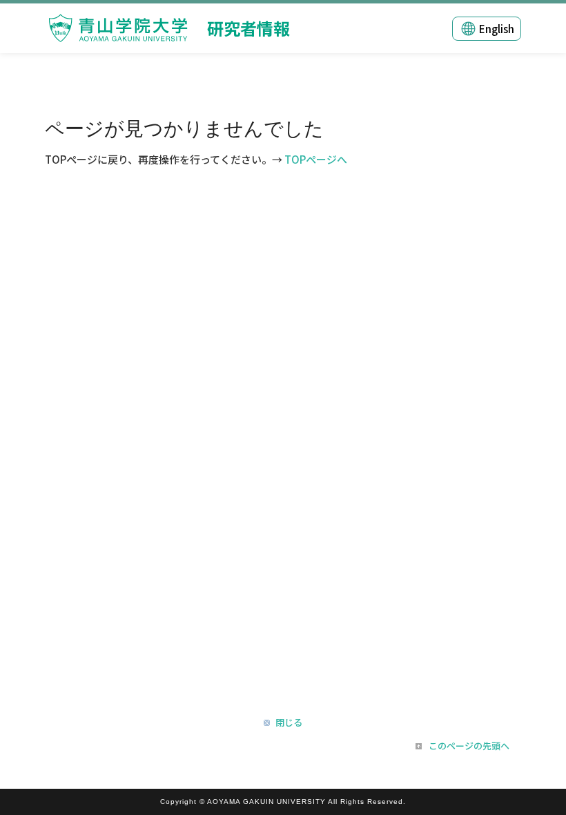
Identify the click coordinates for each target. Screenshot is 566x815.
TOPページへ (315, 159)
